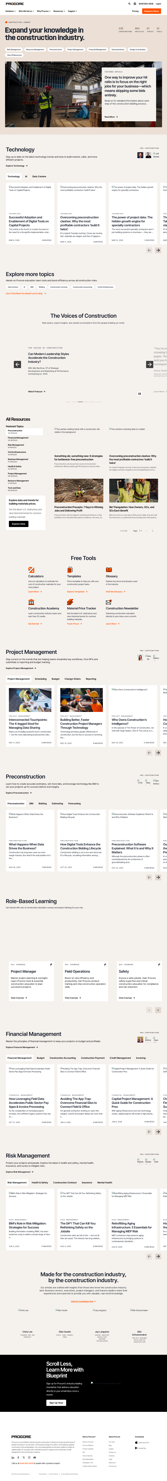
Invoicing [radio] (141, 1058)
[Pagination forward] (152, 530)
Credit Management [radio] (120, 1058)
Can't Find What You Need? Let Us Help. (24, 293)
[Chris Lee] (140, 782)
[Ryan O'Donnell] (156, 1040)
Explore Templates (76, 591)
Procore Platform (88, 1445)
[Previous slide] (17, 364)
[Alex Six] (148, 658)
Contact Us (112, 1452)
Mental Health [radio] (104, 1182)
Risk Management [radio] (17, 1182)
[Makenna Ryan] (156, 658)
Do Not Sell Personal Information (69, 1474)
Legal (110, 1459)
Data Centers (13, 287)
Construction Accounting (82, 287)
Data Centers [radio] (39, 176)
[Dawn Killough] (140, 1040)
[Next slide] (149, 364)
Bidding (42, 287)
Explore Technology (15, 166)
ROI (84, 1452)
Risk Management (14, 49)
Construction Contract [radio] (65, 1182)
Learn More (33, 591)
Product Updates (88, 1449)
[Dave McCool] (148, 155)
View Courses (17, 998)
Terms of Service (53, 1474)
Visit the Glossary (114, 591)
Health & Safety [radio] (40, 1182)
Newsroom (112, 1463)
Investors (112, 1456)
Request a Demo (151, 11)
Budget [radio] (55, 679)
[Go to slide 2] (74, 402)
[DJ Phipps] (140, 155)
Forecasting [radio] (74, 803)
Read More (110, 117)
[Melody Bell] (140, 1161)
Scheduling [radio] (41, 679)
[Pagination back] (146, 530)
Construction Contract (58, 287)
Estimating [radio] (57, 803)
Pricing (135, 11)
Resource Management (35, 49)
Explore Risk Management (18, 1172)
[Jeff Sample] (156, 155)
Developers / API (88, 1463)
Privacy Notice (42, 1474)
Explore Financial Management (20, 1047)
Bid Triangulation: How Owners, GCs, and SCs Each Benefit (131, 509)
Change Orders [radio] (73, 679)
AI (24, 287)
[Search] (129, 3)
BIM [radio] (31, 803)
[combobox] (140, 530)
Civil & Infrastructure (105, 287)
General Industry (118, 49)
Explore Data (18, 524)
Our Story (112, 1442)
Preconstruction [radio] (16, 803)
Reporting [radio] (91, 679)
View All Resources (14, 55)
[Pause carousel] (139, 394)
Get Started (33, 623)
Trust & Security (87, 1456)
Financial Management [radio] (20, 1058)
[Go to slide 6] (98, 402)
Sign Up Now (56, 1402)
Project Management (75, 49)
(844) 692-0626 (146, 3)
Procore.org (112, 1466)
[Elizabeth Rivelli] (148, 1161)
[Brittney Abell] (148, 1040)
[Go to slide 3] (80, 402)
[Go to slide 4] (86, 402)
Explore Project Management (19, 668)
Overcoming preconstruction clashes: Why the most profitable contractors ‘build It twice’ (132, 459)
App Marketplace (88, 1459)
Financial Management (97, 49)
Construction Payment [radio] (93, 1058)
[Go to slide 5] (92, 402)
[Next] (158, 250)
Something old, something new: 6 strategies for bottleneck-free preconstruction (78, 458)
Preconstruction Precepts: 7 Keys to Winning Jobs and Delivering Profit (78, 509)
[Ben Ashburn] (156, 782)
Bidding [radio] (43, 803)
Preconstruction (56, 49)
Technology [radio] (14, 176)
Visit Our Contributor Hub (82, 1301)
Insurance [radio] (87, 1182)
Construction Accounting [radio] (63, 1058)
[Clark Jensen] (156, 1161)
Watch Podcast (35, 391)
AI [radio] (26, 176)
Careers (111, 1449)
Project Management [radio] (19, 679)
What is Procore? (88, 1442)
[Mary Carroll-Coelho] (148, 782)
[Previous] (149, 250)
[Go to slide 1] (68, 402)
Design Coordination (138, 49)
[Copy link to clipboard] (51, 964)
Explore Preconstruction (17, 793)
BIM (32, 287)
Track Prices (73, 623)
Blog (110, 1445)
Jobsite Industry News (90, 1466)
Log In (158, 3)
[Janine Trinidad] (140, 658)
